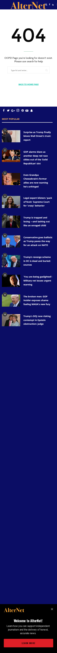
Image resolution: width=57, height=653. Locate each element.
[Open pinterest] (23, 110)
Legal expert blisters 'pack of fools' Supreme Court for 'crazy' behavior (37, 201)
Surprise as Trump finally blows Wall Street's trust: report (37, 136)
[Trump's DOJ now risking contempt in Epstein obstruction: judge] (11, 320)
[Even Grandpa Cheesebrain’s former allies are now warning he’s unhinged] (11, 179)
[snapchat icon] (31, 110)
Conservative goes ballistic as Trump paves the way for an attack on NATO (37, 241)
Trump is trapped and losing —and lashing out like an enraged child (36, 221)
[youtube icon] (27, 110)
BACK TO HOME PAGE (29, 84)
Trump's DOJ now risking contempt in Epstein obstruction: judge (37, 320)
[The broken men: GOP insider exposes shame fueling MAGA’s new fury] (11, 301)
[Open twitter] (49, 12)
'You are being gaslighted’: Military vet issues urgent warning (37, 280)
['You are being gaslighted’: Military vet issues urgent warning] (11, 281)
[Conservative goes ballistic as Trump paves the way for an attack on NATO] (11, 241)
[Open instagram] (18, 110)
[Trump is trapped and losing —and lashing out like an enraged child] (11, 222)
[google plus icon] (13, 110)
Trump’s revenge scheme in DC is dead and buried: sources (37, 261)
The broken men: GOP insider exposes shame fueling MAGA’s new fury (36, 300)
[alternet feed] (52, 8)
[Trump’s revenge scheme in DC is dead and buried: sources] (11, 261)
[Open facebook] (49, 4)
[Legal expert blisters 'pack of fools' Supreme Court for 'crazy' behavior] (11, 202)
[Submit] (46, 70)
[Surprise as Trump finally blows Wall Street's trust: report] (11, 136)
